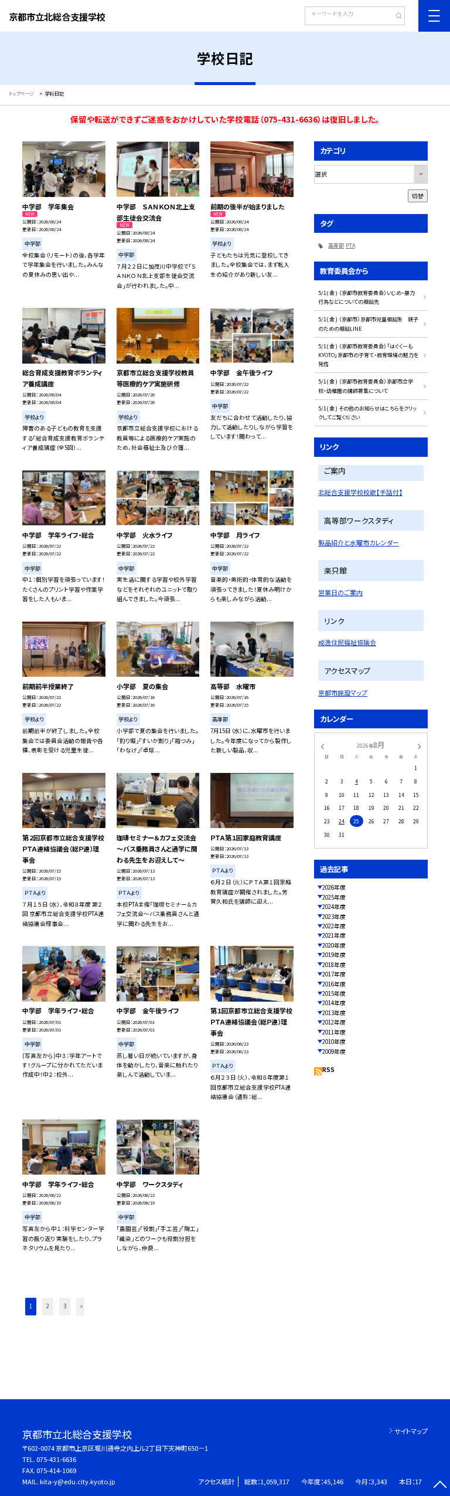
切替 (418, 196)
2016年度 (334, 984)
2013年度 (334, 1013)
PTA (350, 245)
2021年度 (334, 935)
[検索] (394, 17)
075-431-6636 (56, 1459)
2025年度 (334, 897)
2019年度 (334, 955)
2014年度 (334, 1003)
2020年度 (334, 945)
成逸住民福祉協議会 (347, 642)
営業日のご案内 (340, 592)
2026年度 (334, 887)
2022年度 (334, 926)
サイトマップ (411, 1431)
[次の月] (419, 745)
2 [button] (47, 1306)
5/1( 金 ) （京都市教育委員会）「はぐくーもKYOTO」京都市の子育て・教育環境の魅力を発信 (368, 355)
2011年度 (334, 1032)
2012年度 (334, 1022)
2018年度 (334, 965)
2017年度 (334, 974)
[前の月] (322, 745)
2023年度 (334, 916)
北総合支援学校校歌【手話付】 (360, 492)
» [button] (81, 1306)
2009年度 (334, 1051)
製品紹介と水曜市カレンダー (358, 542)
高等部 (336, 245)
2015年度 (334, 993)
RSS (328, 1070)
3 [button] (64, 1306)
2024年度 (334, 907)
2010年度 (334, 1041)
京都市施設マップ (342, 692)
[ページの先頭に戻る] (439, 1485)
